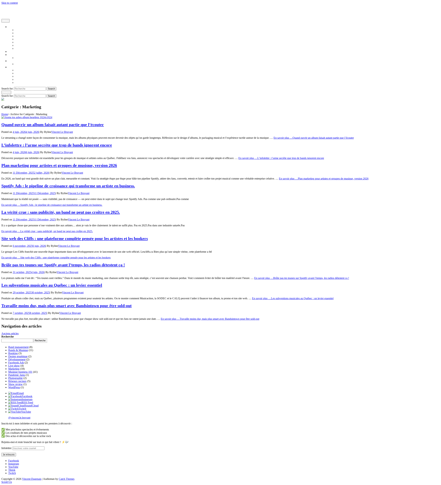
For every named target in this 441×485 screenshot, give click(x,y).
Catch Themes (66, 478)
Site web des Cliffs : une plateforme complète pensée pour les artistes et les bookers (74, 238)
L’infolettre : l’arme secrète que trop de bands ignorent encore (56, 145)
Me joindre (21, 57)
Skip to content (9, 2)
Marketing (13, 368)
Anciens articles (10, 333)
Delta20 (19, 73)
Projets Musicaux (17, 67)
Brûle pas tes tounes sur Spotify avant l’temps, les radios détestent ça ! (63, 265)
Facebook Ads (23, 48)
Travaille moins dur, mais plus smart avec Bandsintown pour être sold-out (66, 305)
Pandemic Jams (16, 374)
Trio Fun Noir (22, 76)
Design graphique (24, 42)
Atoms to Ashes (23, 79)
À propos (13, 60)
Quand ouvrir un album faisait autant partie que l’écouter (52, 124)
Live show (14, 365)
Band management (25, 36)
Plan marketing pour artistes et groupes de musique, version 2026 (59, 165)
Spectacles (14, 51)
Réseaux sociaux (24, 45)
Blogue (12, 26)
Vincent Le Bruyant (62, 131)
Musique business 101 (27, 29)
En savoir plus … (51, 204)
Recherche (7, 336)
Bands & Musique (25, 32)
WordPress (14, 387)
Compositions (22, 70)
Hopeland (20, 82)
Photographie (15, 378)
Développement (16, 359)
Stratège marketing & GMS (30, 63)
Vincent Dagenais (11, 8)
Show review (15, 384)
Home (4, 114)
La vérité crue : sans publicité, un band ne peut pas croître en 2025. (60, 212)
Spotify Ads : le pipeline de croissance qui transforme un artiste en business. (68, 186)
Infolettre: (7, 448)
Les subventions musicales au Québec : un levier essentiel (51, 285)
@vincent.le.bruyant (19, 417)
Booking (20, 39)
